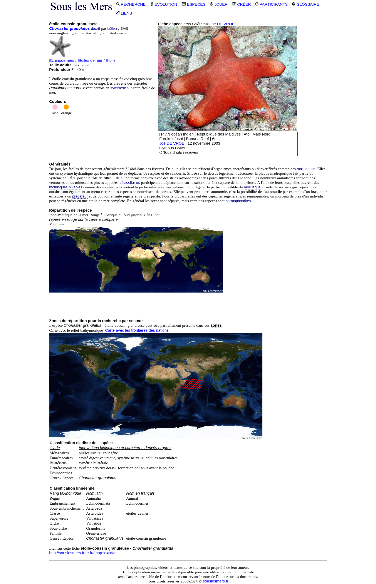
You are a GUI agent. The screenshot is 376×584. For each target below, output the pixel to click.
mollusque (252, 187)
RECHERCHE (133, 4)
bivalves (75, 187)
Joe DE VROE (222, 24)
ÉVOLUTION (165, 4)
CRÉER (243, 4)
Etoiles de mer (89, 60)
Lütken (112, 29)
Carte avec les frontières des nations (137, 330)
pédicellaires (129, 183)
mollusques (306, 169)
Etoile (111, 60)
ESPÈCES (195, 4)
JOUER (220, 4)
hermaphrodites (238, 201)
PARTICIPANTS (273, 4)
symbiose (118, 88)
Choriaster (59, 28)
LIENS (126, 13)
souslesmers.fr (215, 581)
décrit (95, 29)
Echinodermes (61, 60)
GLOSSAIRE (307, 4)
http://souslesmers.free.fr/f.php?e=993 (82, 553)
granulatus (80, 28)
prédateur (80, 196)
